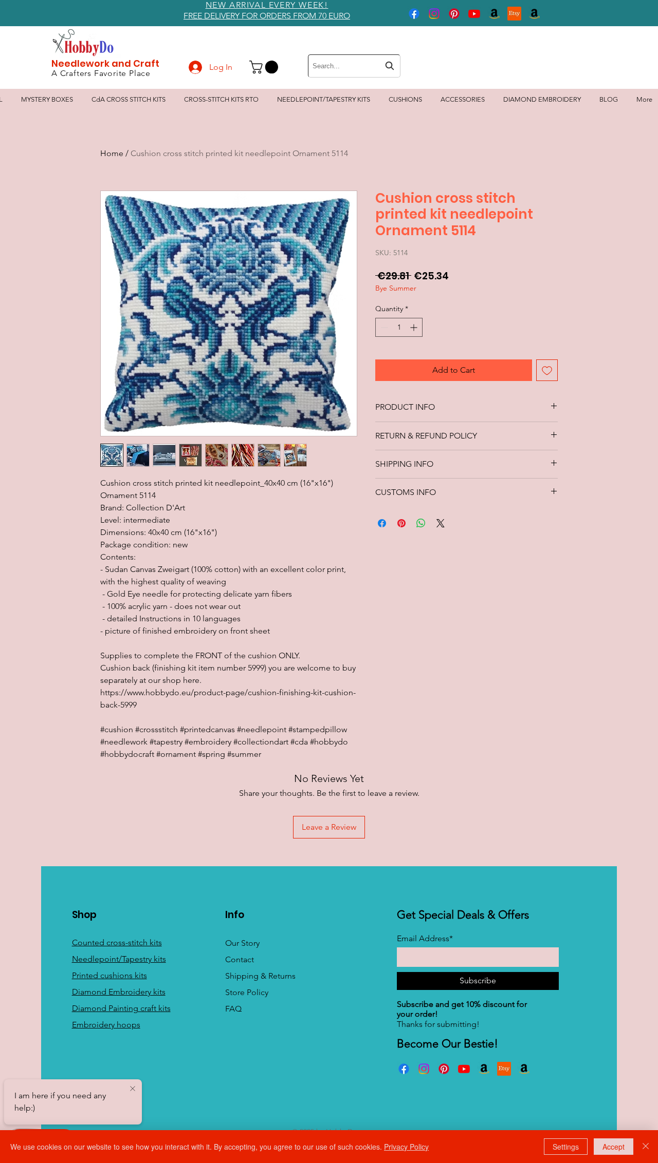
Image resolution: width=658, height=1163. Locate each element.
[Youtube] (474, 14)
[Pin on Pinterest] (401, 523)
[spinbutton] (399, 327)
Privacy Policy (406, 1146)
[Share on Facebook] (382, 523)
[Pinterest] (454, 14)
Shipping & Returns (260, 976)
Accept (613, 1146)
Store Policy (246, 992)
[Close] (645, 1146)
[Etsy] (514, 14)
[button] (265, 67)
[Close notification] (133, 1089)
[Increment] (414, 327)
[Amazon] (494, 14)
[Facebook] (414, 14)
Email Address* (425, 939)
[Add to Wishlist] (547, 370)
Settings (566, 1146)
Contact (239, 959)
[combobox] (354, 66)
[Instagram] (434, 14)
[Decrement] (383, 327)
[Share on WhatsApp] (421, 523)
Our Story (242, 943)
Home (111, 153)
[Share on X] (440, 523)
